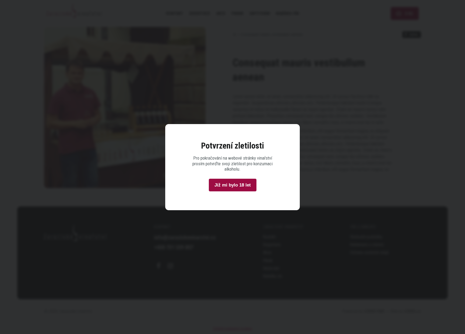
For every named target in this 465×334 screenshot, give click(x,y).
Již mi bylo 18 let (232, 185)
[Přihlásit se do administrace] (459, 328)
